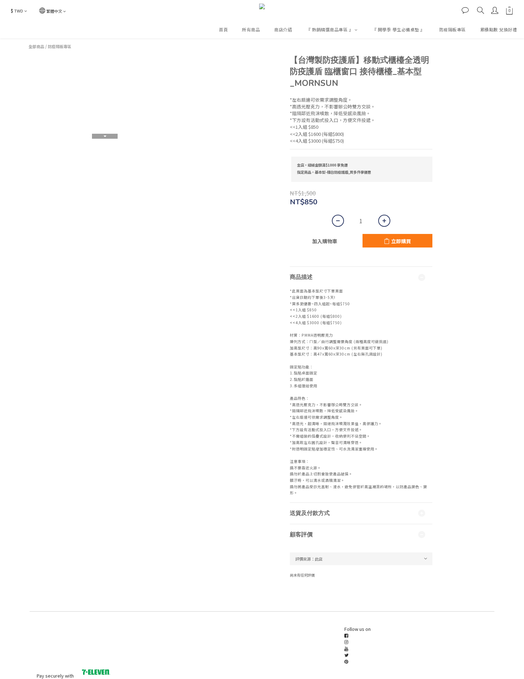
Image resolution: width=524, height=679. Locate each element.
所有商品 (251, 29)
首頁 (223, 29)
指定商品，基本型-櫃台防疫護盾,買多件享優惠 (334, 172)
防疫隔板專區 (452, 29)
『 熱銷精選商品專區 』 (329, 29)
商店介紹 (283, 29)
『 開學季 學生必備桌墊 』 (398, 29)
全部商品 (36, 46)
